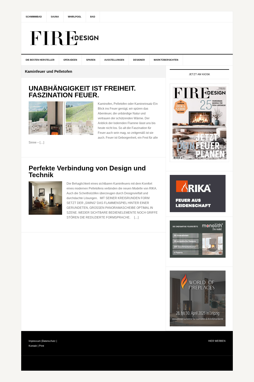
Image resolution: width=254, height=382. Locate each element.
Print (41, 345)
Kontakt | (33, 345)
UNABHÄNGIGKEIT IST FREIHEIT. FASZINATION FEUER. (82, 91)
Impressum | (35, 341)
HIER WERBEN (216, 341)
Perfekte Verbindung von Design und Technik (87, 171)
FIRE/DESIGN (127, 38)
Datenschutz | (49, 341)
